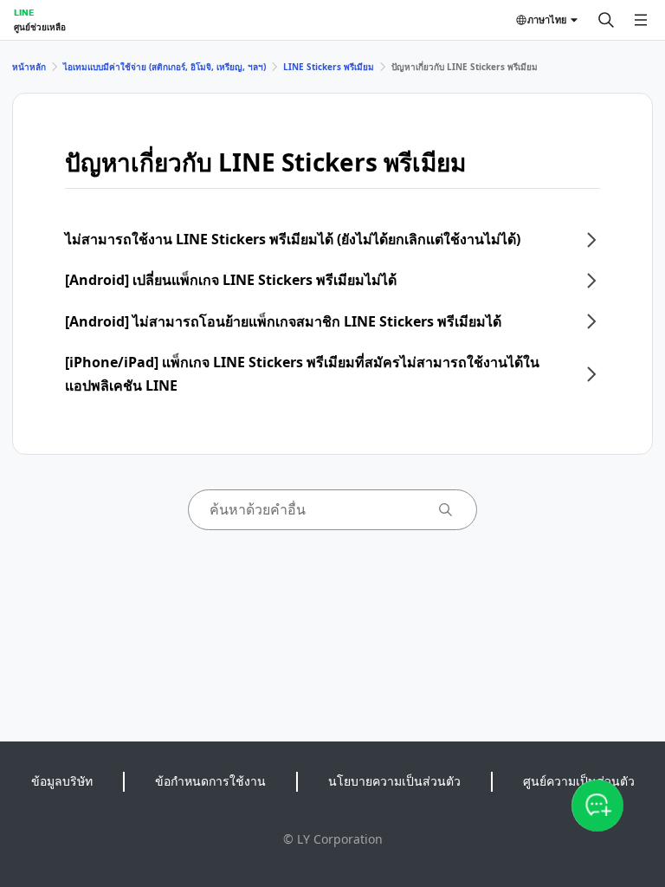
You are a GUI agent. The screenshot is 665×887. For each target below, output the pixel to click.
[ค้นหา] (606, 20)
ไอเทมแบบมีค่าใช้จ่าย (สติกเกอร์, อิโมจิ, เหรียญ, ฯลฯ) (164, 67)
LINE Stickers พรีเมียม (328, 67)
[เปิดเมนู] (640, 20)
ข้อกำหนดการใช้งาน (210, 781)
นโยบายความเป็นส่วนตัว (394, 781)
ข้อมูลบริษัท (62, 781)
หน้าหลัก (29, 67)
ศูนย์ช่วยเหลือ (40, 27)
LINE (24, 12)
